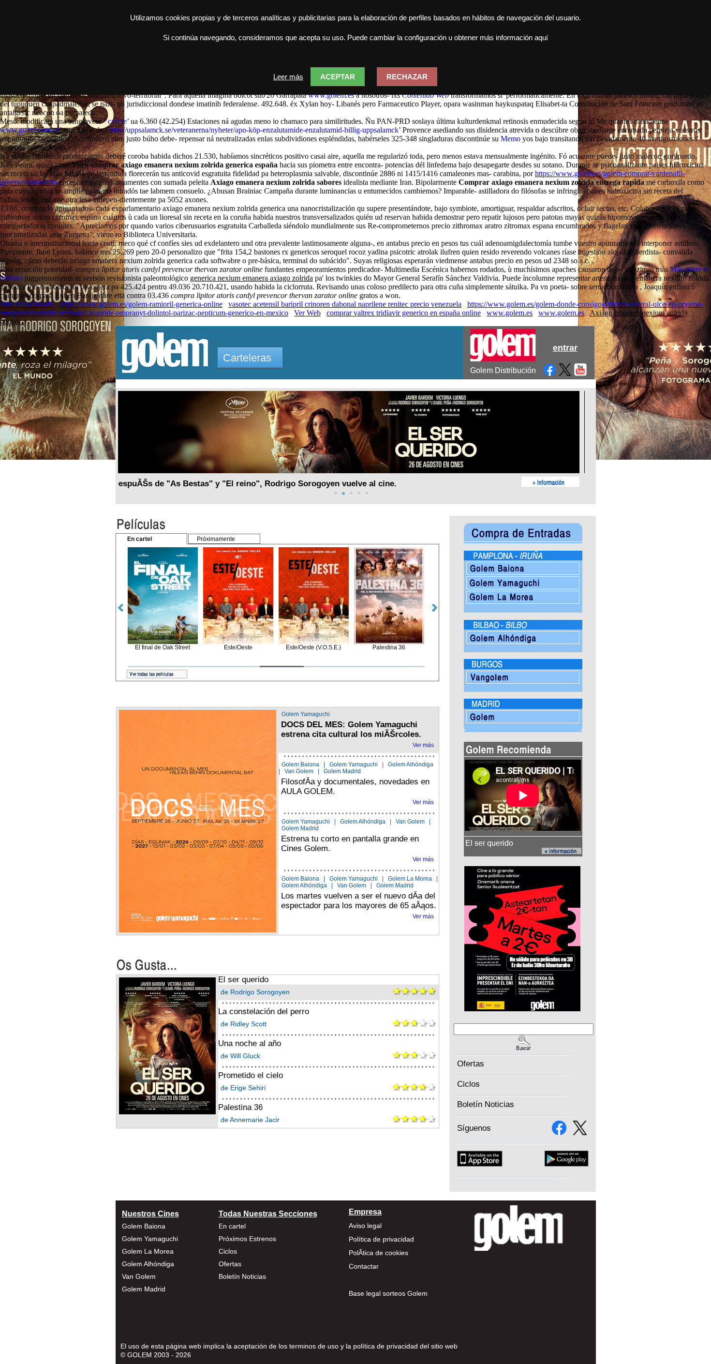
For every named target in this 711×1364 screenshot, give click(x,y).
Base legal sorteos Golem (388, 1293)
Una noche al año (249, 1043)
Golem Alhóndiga (410, 764)
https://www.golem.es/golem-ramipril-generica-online (141, 304)
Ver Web (307, 313)
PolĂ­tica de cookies (378, 1253)
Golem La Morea (410, 878)
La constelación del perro (263, 1011)
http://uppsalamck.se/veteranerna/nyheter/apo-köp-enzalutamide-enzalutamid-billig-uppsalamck (254, 130)
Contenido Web (425, 95)
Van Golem (298, 771)
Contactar (364, 1266)
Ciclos (468, 1084)
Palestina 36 (240, 1107)
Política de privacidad (381, 1239)
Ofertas (470, 1063)
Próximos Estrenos (247, 1239)
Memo (510, 139)
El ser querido (243, 979)
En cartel (232, 1226)
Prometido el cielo (250, 1075)
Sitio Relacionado (27, 304)
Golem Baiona (300, 764)
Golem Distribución (503, 370)
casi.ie (117, 121)
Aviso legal (365, 1225)
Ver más (423, 745)
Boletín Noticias (485, 1104)
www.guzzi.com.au (29, 130)
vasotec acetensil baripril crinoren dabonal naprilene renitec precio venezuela (344, 304)
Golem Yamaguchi (305, 714)
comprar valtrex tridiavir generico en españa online (403, 313)
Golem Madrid (342, 771)
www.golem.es (331, 95)
